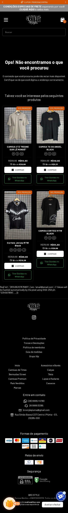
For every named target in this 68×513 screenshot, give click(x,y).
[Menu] (6, 20)
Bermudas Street (17, 374)
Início (17, 365)
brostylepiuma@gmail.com (36, 410)
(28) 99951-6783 (36, 401)
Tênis (50, 374)
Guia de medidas (34, 351)
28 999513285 (36, 405)
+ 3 (24, 250)
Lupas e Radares (50, 378)
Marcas (17, 387)
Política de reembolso (34, 347)
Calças (50, 369)
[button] (17, 179)
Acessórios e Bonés (50, 365)
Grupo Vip (34, 356)
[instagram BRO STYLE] (34, 317)
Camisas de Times (17, 369)
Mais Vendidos (17, 383)
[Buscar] (61, 32)
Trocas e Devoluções (34, 343)
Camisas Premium (17, 378)
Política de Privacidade (34, 338)
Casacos (50, 383)
